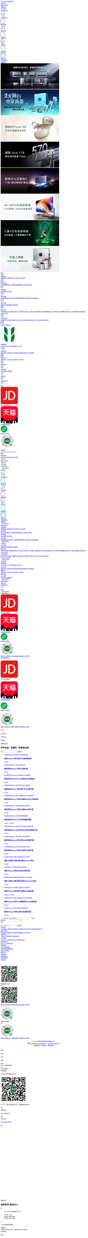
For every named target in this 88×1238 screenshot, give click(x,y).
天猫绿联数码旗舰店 (7, 949)
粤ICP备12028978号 (53, 1043)
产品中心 (3, 3)
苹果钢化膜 (4, 743)
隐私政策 (37, 1045)
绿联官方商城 (5, 950)
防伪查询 (9, 457)
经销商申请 (4, 956)
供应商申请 (4, 958)
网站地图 (51, 1045)
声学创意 (3, 737)
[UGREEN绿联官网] (7, 1)
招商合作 (3, 954)
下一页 (9, 918)
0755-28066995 (5, 1113)
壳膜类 (3, 740)
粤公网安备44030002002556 (38, 1043)
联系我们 (3, 959)
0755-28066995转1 (6, 1122)
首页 (2, 730)
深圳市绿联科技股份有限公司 (45, 1041)
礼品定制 (3, 457)
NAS (2, 382)
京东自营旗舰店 (5, 947)
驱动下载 (15, 457)
